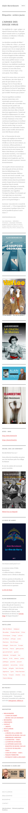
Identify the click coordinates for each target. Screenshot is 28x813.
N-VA (10, 658)
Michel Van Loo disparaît (10, 511)
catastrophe (19, 222)
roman (21, 226)
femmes (5, 648)
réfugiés (11, 668)
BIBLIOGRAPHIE (9, 713)
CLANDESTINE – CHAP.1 (12, 739)
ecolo (19, 639)
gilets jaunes (20, 648)
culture (20, 635)
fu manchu (19, 224)
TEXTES (6, 731)
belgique (16, 629)
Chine (23, 632)
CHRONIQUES (8, 722)
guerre (16, 652)
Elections (6, 642)
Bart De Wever (7, 629)
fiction (9, 224)
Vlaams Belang (7, 678)
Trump (5, 675)
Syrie (12, 671)
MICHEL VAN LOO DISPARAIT (14, 718)
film (12, 224)
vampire (18, 227)
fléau (15, 224)
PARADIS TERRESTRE (12, 755)
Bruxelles (6, 632)
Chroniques (5, 222)
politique (5, 661)
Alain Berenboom (10, 6)
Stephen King (5, 227)
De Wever (6, 639)
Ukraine (17, 675)
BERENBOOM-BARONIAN (13, 737)
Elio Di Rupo (14, 642)
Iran (19, 655)
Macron (5, 658)
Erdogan (5, 645)
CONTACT (7, 724)
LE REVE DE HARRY (11, 715)
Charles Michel (14, 632)
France (12, 648)
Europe (20, 645)
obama (16, 658)
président (6, 665)
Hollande (5, 655)
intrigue (4, 226)
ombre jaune (15, 226)
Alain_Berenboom (7, 221)
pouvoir (19, 661)
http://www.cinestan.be (9, 435)
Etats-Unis (13, 645)
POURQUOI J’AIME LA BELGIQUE (15, 757)
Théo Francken (20, 671)
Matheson (9, 226)
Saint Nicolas (19, 668)
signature (6, 671)
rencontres (14, 665)
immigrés (13, 655)
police (22, 658)
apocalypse (12, 222)
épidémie (4, 224)
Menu (23, 5)
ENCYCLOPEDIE (8, 728)
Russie (5, 668)
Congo (14, 635)
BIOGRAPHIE (8, 720)
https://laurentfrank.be (9, 440)
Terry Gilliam (13, 227)
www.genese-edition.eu (15, 700)
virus (22, 227)
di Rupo (13, 639)
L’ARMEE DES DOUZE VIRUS (10, 23)
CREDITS (8, 726)
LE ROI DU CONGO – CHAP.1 (13, 752)
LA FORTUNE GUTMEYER (13, 742)
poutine (12, 661)
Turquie (11, 675)
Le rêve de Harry (7, 590)
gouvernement (7, 652)
